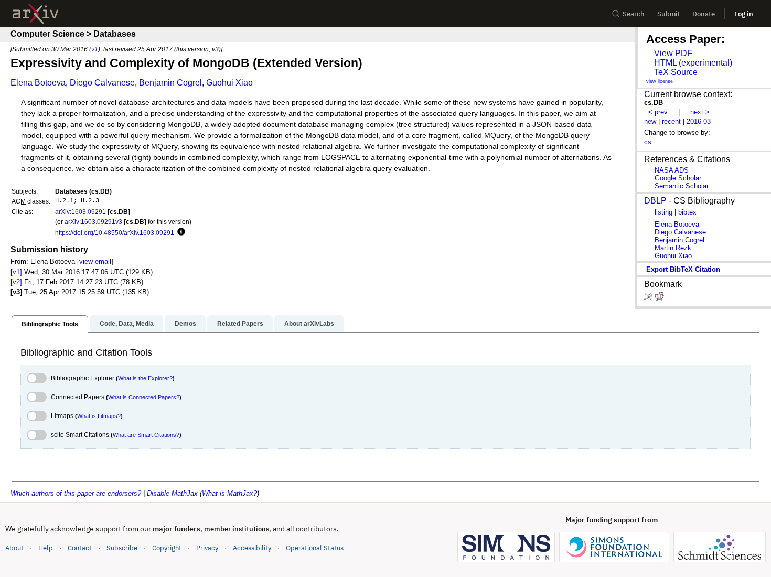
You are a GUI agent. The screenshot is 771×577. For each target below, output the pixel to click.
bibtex (687, 212)
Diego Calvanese (102, 82)
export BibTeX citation (683, 269)
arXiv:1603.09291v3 (93, 221)
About (14, 547)
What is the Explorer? (145, 378)
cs (647, 142)
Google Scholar (678, 178)
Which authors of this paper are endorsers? (75, 493)
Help (45, 547)
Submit (668, 13)
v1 (94, 49)
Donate (703, 13)
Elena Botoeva (38, 82)
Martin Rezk (673, 248)
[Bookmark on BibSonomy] (649, 299)
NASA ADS (672, 170)
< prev (658, 112)
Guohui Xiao (229, 82)
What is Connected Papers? (143, 397)
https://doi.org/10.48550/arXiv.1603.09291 (114, 232)
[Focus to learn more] (179, 232)
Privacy (207, 547)
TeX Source (676, 72)
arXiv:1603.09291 (80, 211)
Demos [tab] (185, 323)
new (650, 121)
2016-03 (699, 121)
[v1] (16, 272)
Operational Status (315, 547)
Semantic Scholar (682, 186)
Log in (743, 13)
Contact (80, 547)
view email (95, 261)
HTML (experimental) (693, 62)
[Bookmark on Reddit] (659, 299)
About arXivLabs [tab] (309, 323)
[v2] (16, 282)
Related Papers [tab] (240, 323)
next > (700, 112)
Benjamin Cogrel (170, 82)
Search (634, 13)
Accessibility (252, 547)
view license (659, 81)
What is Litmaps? (99, 416)
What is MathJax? (229, 493)
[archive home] (35, 14)
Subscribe (121, 547)
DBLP (655, 200)
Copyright (166, 547)
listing (663, 212)
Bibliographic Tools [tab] (50, 324)
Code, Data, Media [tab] (127, 323)
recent (671, 121)
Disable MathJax (172, 493)
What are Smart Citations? (146, 435)
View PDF (673, 53)
